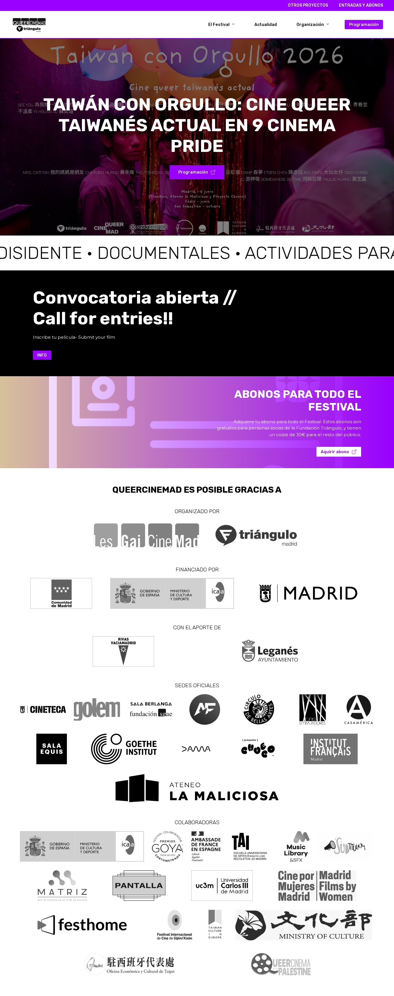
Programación (364, 24)
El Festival (219, 24)
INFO (42, 355)
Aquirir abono (335, 451)
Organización (311, 24)
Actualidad (265, 24)
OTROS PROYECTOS (308, 5)
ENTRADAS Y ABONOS (361, 5)
